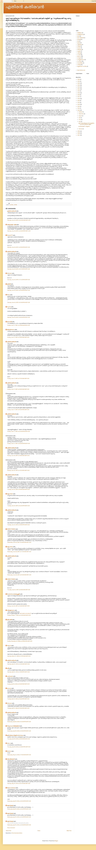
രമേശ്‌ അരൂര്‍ (10, 805)
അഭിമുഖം (79, 32)
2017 (78, 96)
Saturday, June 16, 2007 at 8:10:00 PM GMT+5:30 (18, 290)
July (80, 117)
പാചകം (79, 54)
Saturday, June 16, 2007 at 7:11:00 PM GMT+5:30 (18, 279)
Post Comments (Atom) (17, 833)
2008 (78, 133)
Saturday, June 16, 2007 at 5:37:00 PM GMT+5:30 (18, 269)
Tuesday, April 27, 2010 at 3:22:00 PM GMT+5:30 (18, 698)
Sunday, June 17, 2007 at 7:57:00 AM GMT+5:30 (18, 378)
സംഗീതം (11, 204)
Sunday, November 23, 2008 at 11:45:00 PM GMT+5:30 (19, 641)
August (80, 115)
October (81, 111)
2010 (78, 110)
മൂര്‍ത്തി (8, 284)
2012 (78, 106)
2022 (78, 87)
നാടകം (78, 47)
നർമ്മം (78, 46)
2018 (78, 94)
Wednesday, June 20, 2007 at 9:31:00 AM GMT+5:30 (19, 574)
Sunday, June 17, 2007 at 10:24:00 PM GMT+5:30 (18, 431)
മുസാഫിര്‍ (9, 321)
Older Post (69, 830)
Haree (8, 294)
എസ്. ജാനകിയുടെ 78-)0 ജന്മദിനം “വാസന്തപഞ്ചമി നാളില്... (86, 124)
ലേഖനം (79, 56)
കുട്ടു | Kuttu (10, 493)
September (81, 113)
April (80, 121)
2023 (78, 85)
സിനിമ (15, 204)
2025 (78, 81)
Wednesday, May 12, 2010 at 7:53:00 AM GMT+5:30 (19, 754)
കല (78, 41)
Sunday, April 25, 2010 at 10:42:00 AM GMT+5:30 (18, 684)
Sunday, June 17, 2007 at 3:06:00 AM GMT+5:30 (18, 337)
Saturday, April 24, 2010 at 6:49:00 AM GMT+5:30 (18, 664)
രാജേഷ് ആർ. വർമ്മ (11, 224)
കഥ (78, 36)
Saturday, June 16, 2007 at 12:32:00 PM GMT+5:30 (18, 230)
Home (39, 830)
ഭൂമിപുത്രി (9, 619)
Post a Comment (11, 827)
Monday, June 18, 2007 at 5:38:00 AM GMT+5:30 (18, 455)
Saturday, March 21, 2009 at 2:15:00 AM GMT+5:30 (18, 656)
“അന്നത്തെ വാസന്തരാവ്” (25, 613)
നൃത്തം (78, 51)
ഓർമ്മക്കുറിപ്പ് (80, 34)
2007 (78, 135)
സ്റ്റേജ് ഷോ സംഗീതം (82, 66)
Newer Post (8, 830)
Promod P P (10, 235)
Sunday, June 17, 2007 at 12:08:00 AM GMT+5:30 (18, 325)
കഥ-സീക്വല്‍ (80, 37)
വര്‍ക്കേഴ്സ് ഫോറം (10, 610)
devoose (9, 688)
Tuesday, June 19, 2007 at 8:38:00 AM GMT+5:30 (18, 489)
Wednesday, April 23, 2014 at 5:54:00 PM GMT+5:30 (19, 801)
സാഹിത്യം (80, 62)
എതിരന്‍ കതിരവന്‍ (25, 6)
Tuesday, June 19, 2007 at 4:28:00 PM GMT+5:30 (18, 524)
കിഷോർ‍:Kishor (10, 329)
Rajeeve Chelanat (11, 787)
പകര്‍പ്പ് (78, 52)
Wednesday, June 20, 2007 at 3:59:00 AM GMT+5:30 (19, 542)
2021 (78, 89)
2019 (78, 92)
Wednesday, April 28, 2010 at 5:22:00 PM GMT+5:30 (19, 721)
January (81, 128)
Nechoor (9, 751)
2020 (78, 90)
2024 (78, 83)
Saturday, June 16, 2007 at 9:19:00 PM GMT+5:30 (18, 302)
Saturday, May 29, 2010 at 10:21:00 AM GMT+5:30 (18, 783)
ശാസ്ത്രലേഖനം (80, 59)
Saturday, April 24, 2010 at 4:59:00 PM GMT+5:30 (18, 671)
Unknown (9, 273)
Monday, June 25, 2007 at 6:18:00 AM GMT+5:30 (18, 605)
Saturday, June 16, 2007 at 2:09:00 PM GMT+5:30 (18, 247)
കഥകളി (79, 39)
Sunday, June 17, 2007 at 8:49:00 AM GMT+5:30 (18, 389)
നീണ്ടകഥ (79, 49)
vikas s (8, 743)
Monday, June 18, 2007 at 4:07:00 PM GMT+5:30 (18, 470)
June (80, 119)
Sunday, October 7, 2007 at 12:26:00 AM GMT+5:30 (19, 615)
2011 (78, 108)
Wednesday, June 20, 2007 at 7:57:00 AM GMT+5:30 (19, 551)
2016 (78, 98)
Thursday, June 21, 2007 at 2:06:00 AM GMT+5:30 (18, 589)
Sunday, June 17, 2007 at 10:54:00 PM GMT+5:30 (18, 443)
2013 (78, 104)
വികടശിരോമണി (11, 759)
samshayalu (10, 676)
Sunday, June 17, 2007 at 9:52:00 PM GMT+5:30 (18, 409)
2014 (78, 102)
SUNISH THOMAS (11, 529)
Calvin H (9, 645)
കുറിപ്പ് (78, 42)
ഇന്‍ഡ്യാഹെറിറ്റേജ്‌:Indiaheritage (15, 735)
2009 (78, 131)
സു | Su (9, 306)
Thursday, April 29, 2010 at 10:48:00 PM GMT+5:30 (18, 746)
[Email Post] (9, 203)
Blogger (56, 840)
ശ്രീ (8, 668)
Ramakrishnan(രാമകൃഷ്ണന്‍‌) (13, 594)
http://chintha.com (81, 70)
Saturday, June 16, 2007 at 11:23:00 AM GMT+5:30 (18, 220)
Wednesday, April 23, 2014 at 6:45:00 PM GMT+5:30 (19, 809)
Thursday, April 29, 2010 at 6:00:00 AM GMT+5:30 (18, 738)
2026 (78, 79)
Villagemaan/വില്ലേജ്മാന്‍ (13, 726)
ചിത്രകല (79, 44)
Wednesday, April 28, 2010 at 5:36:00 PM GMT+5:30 (19, 731)
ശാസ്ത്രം (79, 57)
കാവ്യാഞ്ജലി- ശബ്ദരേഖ (84, 126)
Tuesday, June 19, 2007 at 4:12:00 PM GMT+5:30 (18, 505)
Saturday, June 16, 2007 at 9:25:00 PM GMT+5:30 (18, 317)
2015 (78, 100)
